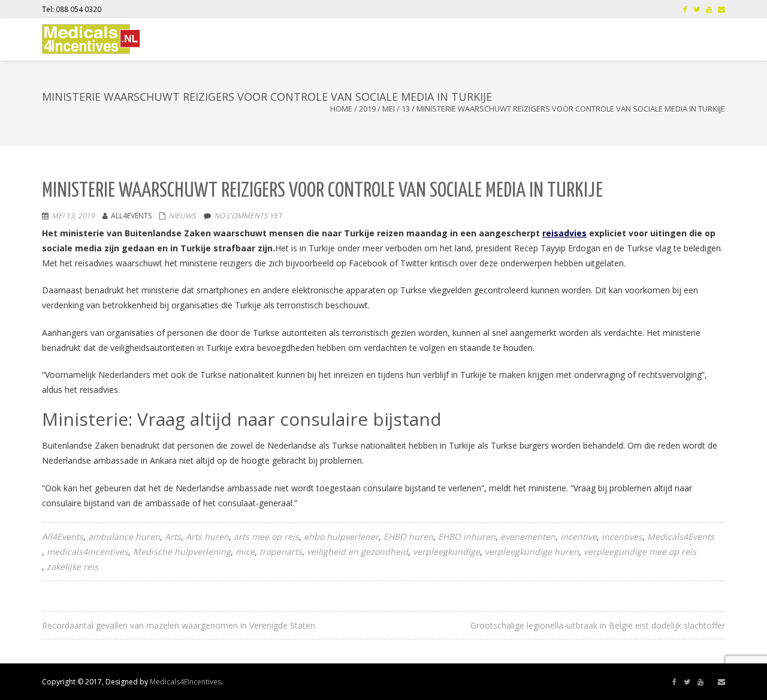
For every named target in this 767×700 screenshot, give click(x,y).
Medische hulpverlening (182, 551)
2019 (367, 108)
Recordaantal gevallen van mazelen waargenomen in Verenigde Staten (178, 625)
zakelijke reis (72, 566)
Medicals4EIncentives (185, 682)
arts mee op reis (266, 536)
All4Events (62, 536)
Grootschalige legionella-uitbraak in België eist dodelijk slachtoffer (597, 625)
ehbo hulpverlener (341, 536)
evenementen (527, 536)
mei (388, 108)
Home (341, 108)
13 (405, 108)
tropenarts (280, 551)
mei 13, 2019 (73, 216)
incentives (622, 536)
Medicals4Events (680, 536)
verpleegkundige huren (532, 551)
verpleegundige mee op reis (640, 551)
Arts (173, 536)
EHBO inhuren (467, 536)
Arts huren (207, 536)
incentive (578, 536)
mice (245, 551)
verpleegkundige (446, 551)
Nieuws (182, 216)
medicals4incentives (87, 551)
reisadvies (564, 233)
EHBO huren (408, 536)
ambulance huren (124, 536)
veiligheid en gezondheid (357, 551)
